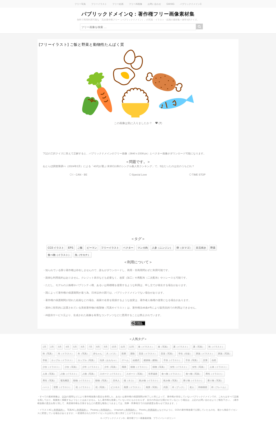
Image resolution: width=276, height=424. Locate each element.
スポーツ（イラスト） (111, 374)
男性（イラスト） (214, 374)
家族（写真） (224, 353)
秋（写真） (48, 353)
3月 (59, 347)
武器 (165, 387)
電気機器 (64, 380)
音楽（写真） (167, 353)
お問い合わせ (154, 3)
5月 (75, 347)
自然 (214, 360)
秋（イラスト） (216, 347)
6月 (82, 347)
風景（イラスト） (133, 387)
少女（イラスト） (52, 367)
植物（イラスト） (139, 367)
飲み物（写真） (171, 380)
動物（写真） (102, 380)
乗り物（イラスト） (193, 380)
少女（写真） (71, 367)
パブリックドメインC (191, 3)
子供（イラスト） (172, 360)
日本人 (116, 380)
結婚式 (136, 360)
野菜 (212, 247)
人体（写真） (49, 374)
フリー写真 (80, 3)
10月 (114, 347)
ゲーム (125, 360)
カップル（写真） (87, 360)
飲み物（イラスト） (149, 380)
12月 (131, 347)
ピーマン (92, 247)
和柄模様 (202, 387)
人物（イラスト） (69, 374)
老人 (192, 387)
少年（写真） (111, 367)
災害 (205, 360)
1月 (44, 347)
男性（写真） (49, 380)
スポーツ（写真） (135, 374)
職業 (124, 367)
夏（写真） (198, 347)
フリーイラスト (99, 3)
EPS (70, 247)
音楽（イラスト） (148, 353)
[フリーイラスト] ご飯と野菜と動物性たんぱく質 (81, 44)
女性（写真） (199, 367)
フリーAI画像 (135, 3)
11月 (123, 347)
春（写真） (163, 347)
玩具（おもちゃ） (109, 360)
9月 (105, 347)
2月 (52, 347)
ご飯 (80, 247)
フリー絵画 (117, 3)
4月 (67, 347)
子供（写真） (192, 360)
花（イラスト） (83, 387)
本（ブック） (178, 387)
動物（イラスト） (82, 380)
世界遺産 (152, 374)
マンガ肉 (143, 247)
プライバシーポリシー (164, 418)
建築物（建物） (151, 360)
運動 (132, 353)
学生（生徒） (185, 353)
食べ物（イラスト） (59, 255)
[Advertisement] (138, 135)
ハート (46, 387)
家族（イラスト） (205, 353)
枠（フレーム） (219, 387)
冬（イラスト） (66, 353)
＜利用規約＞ (58, 409)
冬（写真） (83, 353)
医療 (124, 353)
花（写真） (101, 387)
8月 (98, 347)
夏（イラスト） (181, 347)
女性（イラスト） (179, 367)
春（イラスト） (146, 347)
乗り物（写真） (215, 380)
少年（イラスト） (91, 367)
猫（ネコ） (129, 380)
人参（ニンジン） (162, 247)
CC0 (64, 396)
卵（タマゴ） (184, 247)
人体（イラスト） (219, 367)
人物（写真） (89, 374)
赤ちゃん (97, 353)
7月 (90, 347)
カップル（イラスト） (62, 360)
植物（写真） (159, 367)
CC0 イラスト (56, 247)
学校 (45, 360)
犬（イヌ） (111, 353)
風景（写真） (152, 387)
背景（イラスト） (62, 387)
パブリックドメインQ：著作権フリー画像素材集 (138, 14)
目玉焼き (201, 247)
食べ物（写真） (193, 374)
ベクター (128, 247)
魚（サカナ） (82, 255)
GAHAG (170, 3)
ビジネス (115, 387)
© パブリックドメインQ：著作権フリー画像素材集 (125, 418)
